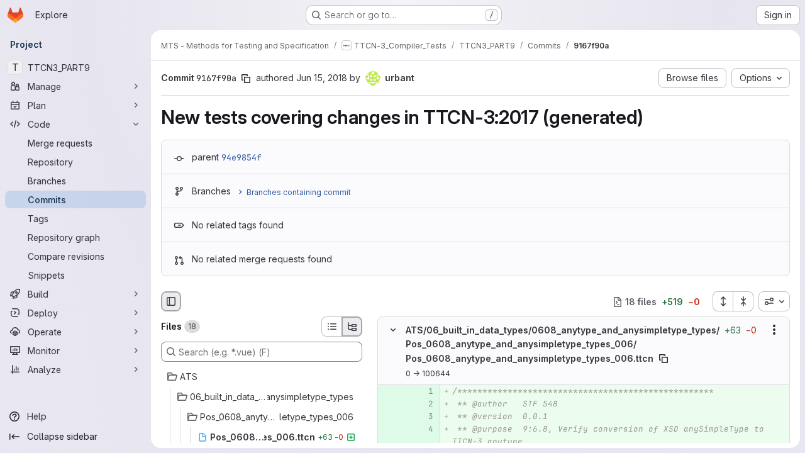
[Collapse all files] (743, 301)
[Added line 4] (422, 429)
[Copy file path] (663, 358)
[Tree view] (352, 326)
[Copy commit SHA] (245, 78)
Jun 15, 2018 (321, 77)
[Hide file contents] (393, 330)
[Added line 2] (422, 404)
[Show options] (774, 330)
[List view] (331, 326)
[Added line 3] (422, 416)
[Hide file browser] (171, 301)
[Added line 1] (422, 391)
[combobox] (774, 301)
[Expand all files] (723, 301)
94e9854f (241, 157)
